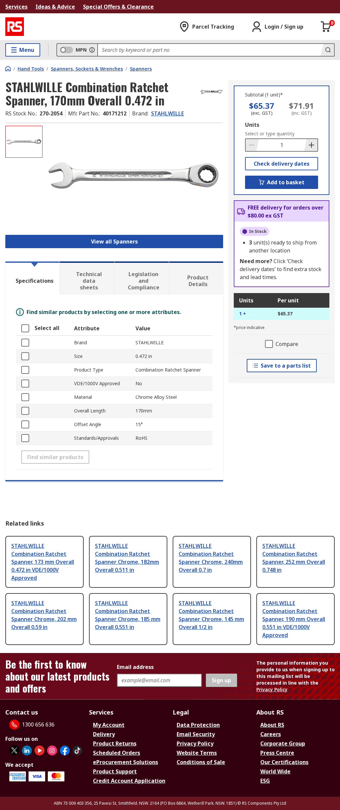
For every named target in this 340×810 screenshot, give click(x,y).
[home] (8, 68)
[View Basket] (326, 27)
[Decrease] (252, 145)
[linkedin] (27, 750)
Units (252, 124)
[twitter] (14, 750)
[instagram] (52, 750)
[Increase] (310, 145)
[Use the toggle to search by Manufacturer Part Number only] (92, 50)
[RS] (14, 26)
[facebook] (65, 750)
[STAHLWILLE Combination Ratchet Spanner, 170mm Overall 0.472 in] (133, 176)
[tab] (32, 278)
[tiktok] (77, 750)
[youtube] (39, 750)
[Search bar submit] (327, 50)
